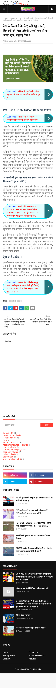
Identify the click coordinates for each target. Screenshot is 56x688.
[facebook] (41, 475)
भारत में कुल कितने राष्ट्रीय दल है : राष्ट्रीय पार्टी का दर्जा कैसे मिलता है (34, 499)
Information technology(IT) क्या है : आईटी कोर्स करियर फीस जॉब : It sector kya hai (33, 524)
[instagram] (15, 475)
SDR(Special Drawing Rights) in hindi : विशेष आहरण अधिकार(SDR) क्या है (34, 549)
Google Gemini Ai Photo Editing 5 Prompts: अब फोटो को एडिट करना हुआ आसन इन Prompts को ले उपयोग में (33, 604)
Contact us (33, 652)
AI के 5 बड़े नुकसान (23, 615)
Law (5, 440)
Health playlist (9, 438)
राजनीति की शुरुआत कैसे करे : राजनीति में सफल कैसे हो (33, 537)
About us (32, 659)
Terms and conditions (38, 655)
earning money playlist (13, 449)
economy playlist (11, 452)
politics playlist (10, 454)
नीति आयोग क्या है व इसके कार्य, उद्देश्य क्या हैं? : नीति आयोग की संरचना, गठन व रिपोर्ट (33, 511)
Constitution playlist (12, 435)
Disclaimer (7, 659)
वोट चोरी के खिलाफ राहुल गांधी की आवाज (30, 628)
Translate (24, 4)
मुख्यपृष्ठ (5, 18)
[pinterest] (41, 481)
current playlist (10, 447)
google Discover (16, 18)
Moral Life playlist (11, 442)
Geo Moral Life (11, 41)
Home (5, 652)
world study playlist (12, 459)
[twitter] (15, 481)
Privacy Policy (9, 655)
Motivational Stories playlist (16, 445)
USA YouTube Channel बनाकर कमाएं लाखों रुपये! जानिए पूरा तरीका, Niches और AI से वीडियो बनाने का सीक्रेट (34, 577)
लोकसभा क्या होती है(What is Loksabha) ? (33, 588)
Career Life (8, 433)
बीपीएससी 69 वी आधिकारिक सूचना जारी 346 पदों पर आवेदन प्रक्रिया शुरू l (23, 94)
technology (8, 457)
